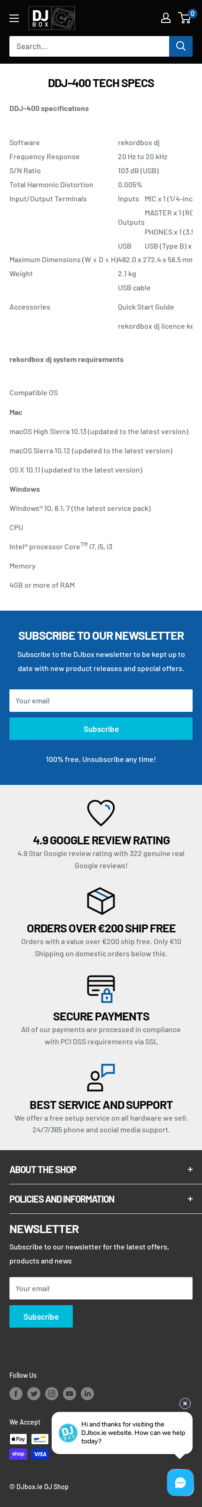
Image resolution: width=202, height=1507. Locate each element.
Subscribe (101, 728)
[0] (185, 17)
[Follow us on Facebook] (16, 1393)
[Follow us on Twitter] (33, 1393)
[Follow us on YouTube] (69, 1393)
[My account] (166, 18)
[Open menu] (14, 18)
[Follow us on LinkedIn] (87, 1393)
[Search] (181, 46)
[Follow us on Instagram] (51, 1393)
